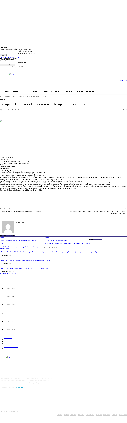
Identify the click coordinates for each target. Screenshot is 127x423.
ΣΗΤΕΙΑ (13, 96)
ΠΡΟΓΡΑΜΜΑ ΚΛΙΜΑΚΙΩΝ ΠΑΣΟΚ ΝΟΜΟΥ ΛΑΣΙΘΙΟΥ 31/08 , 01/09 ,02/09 (24, 268)
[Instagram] (126, 69)
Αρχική (2, 96)
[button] (124, 91)
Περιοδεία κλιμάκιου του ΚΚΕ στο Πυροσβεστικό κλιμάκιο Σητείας (18, 240)
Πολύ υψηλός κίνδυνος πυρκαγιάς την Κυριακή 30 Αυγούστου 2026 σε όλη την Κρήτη (25, 260)
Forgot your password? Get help (10, 57)
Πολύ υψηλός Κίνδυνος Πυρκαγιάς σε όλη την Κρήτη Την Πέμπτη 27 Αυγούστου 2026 (26, 326)
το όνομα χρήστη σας (25, 51)
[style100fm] (1, 110)
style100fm (7, 109)
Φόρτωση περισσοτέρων (8, 273)
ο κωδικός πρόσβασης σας (26, 53)
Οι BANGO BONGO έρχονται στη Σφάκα (56, 240)
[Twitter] (26, 115)
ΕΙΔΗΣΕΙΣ (7, 96)
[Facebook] (123, 69)
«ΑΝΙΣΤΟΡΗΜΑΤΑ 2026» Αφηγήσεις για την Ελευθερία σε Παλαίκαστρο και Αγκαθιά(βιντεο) (28, 301)
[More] (33, 115)
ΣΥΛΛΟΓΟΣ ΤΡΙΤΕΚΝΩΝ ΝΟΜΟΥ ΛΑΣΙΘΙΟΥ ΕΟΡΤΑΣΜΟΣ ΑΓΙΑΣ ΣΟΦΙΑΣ (67, 244)
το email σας (22, 63)
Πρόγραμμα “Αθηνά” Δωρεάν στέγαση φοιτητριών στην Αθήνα (20, 211)
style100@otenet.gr (20, 387)
